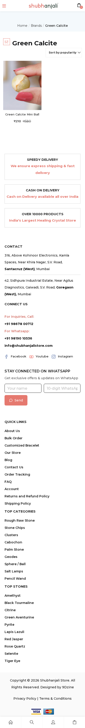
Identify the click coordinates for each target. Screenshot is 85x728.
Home (22, 26)
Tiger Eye (12, 661)
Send (19, 400)
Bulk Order (13, 438)
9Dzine (68, 687)
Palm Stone (14, 549)
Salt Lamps (14, 571)
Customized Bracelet (22, 445)
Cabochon (13, 542)
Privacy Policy (24, 698)
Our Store (13, 453)
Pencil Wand (15, 579)
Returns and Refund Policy (27, 496)
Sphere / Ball (15, 564)
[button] (63, 52)
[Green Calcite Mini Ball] (22, 85)
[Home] (10, 722)
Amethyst (13, 596)
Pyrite (9, 625)
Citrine (10, 610)
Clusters (11, 535)
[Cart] (74, 722)
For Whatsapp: (17, 331)
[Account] (53, 722)
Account (12, 489)
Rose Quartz (15, 646)
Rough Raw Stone (20, 520)
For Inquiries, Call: (19, 317)
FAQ (8, 482)
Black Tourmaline (19, 603)
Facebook (18, 356)
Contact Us (14, 467)
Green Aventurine (19, 617)
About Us (12, 431)
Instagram (65, 356)
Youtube (42, 356)
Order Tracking (17, 474)
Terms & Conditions (55, 698)
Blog (8, 460)
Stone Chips (15, 528)
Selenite (11, 654)
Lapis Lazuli (14, 632)
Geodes (11, 557)
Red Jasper (14, 639)
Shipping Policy (18, 503)
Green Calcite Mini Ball (22, 114)
